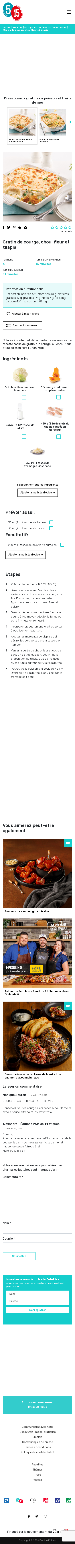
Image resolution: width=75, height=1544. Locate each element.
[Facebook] (29, 1516)
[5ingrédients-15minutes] (19, 1500)
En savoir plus (37, 1404)
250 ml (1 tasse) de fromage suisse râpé (37, 465)
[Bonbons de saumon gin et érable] (37, 873)
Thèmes (37, 1469)
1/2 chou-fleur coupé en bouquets (20, 389)
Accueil (6, 27)
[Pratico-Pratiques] (6, 1500)
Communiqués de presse (37, 1442)
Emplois (37, 1437)
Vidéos (37, 1479)
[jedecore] (57, 1500)
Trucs (37, 1474)
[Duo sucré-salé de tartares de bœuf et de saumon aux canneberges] (37, 1036)
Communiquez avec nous (37, 1426)
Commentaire (13, 1177)
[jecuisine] (46, 1500)
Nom (7, 1223)
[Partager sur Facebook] (3, 227)
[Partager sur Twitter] (9, 227)
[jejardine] (68, 1500)
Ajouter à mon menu (25, 325)
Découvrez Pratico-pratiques (37, 1432)
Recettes (17, 27)
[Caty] (33, 1500)
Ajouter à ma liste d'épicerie (37, 492)
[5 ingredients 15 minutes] (9, 12)
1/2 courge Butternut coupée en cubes (55, 389)
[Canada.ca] (60, 1531)
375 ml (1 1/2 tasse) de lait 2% (20, 427)
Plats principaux (32, 27)
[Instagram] (45, 1516)
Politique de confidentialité (37, 1452)
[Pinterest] (36, 1516)
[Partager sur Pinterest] (14, 227)
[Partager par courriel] (25, 227)
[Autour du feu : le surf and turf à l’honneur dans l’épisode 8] (37, 953)
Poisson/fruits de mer (54, 27)
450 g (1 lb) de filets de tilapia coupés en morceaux (55, 426)
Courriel (9, 1238)
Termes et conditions (37, 1447)
